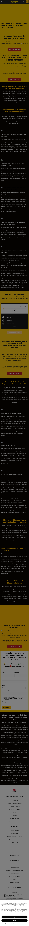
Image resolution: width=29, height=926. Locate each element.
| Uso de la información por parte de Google (12, 912)
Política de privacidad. (14, 911)
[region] (14, 913)
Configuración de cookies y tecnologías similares (14, 923)
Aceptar (14, 917)
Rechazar (14, 920)
